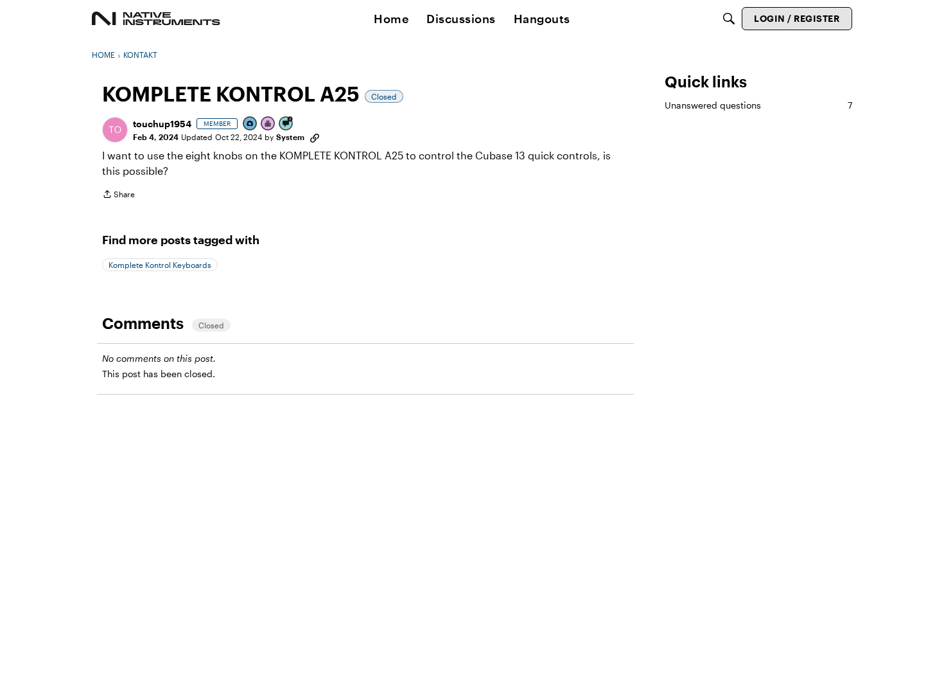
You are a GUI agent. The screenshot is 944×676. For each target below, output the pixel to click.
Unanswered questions (758, 105)
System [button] (290, 136)
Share (118, 196)
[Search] (728, 18)
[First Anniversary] (268, 124)
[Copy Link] (314, 137)
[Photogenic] (250, 124)
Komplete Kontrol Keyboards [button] (160, 264)
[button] (115, 130)
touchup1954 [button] (162, 123)
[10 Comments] (286, 124)
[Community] (156, 19)
